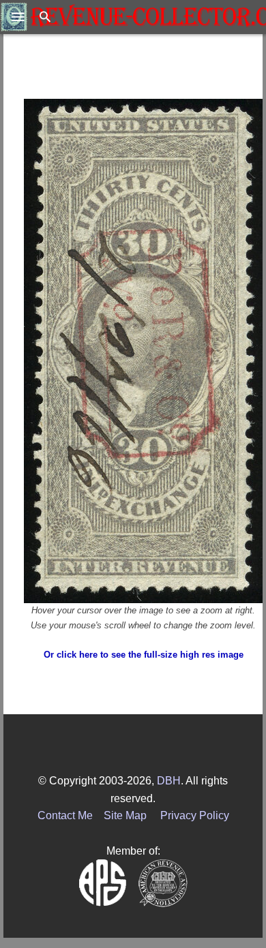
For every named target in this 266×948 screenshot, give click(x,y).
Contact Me (65, 815)
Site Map (125, 815)
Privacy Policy (194, 815)
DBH (169, 780)
